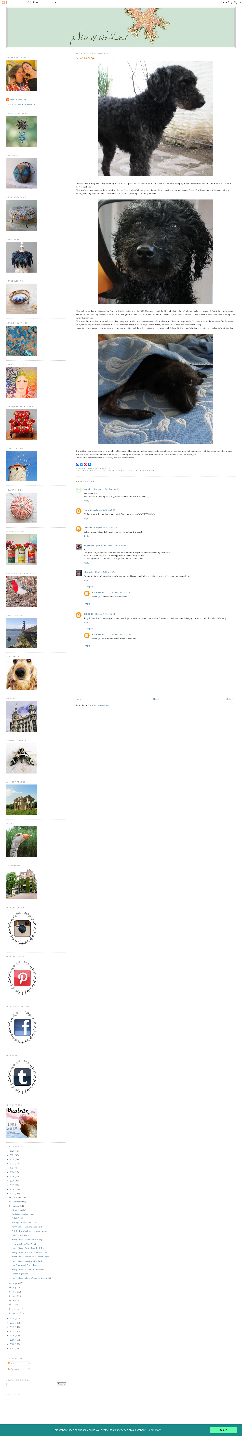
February (17, 1308)
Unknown (88, 527)
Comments (15, 1369)
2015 (12, 1193)
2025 (12, 1155)
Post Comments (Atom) (98, 705)
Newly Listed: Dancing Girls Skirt (27, 1260)
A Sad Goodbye (85, 58)
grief (129, 471)
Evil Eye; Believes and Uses (24, 1222)
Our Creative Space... (21, 1235)
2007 (12, 1348)
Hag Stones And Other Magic (25, 1265)
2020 (12, 1172)
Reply (86, 500)
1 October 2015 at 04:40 (104, 571)
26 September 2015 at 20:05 (105, 489)
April (15, 1300)
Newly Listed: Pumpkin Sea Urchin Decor (30, 1256)
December (17, 1197)
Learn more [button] (154, 1430)
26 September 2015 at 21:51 (105, 527)
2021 (12, 1167)
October (16, 1205)
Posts (12, 1363)
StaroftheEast (98, 592)
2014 (12, 1318)
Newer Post (81, 698)
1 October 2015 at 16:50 (104, 613)
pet (142, 471)
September (17, 1210)
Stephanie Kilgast (92, 545)
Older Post (231, 698)
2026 (12, 1150)
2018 (12, 1180)
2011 (12, 1331)
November (17, 1201)
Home (156, 698)
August (16, 1283)
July (15, 1287)
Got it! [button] (223, 1430)
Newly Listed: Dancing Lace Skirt (27, 1226)
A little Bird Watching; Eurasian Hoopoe (30, 1230)
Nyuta (86, 509)
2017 (12, 1184)
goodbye (120, 471)
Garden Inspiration (20, 1273)
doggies (94, 471)
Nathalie (88, 489)
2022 (12, 1163)
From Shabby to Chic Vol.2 (24, 1243)
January (16, 1313)
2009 (12, 1339)
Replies (90, 586)
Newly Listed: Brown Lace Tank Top (28, 1248)
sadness (150, 471)
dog (87, 471)
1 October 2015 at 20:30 (120, 592)
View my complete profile (20, 104)
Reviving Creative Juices (23, 1213)
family (111, 471)
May (15, 1295)
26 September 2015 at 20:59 (102, 509)
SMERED (88, 613)
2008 (12, 1344)
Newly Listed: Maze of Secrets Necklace (29, 1252)
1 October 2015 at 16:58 (120, 634)
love (136, 471)
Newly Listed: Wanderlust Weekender (28, 1269)
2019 (12, 1176)
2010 (12, 1335)
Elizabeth (88, 571)
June (15, 1291)
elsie (103, 471)
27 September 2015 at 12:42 (113, 545)
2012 (12, 1327)
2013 (12, 1322)
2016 (12, 1189)
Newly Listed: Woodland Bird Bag (27, 1239)
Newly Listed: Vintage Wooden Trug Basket (31, 1277)
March (16, 1304)
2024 (12, 1159)
